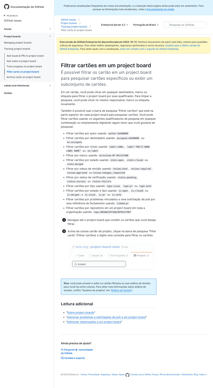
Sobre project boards (80, 312)
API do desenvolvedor (170, 374)
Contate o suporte (74, 358)
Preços (155, 374)
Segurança (106, 374)
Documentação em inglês (160, 9)
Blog (196, 374)
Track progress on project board (24, 66)
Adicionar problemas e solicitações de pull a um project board (106, 317)
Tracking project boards (76, 26)
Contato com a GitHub (140, 374)
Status (115, 374)
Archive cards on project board (23, 77)
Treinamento (187, 374)
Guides (8, 93)
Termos (84, 374)
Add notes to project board (21, 61)
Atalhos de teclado (121, 290)
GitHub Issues (12, 20)
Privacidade (94, 374)
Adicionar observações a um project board (94, 321)
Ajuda (121, 374)
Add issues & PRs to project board (25, 55)
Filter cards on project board (23, 71)
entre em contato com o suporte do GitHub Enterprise (149, 48)
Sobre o (202, 374)
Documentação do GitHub (27, 6)
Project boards (70, 23)
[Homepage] (127, 375)
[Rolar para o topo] (205, 380)
